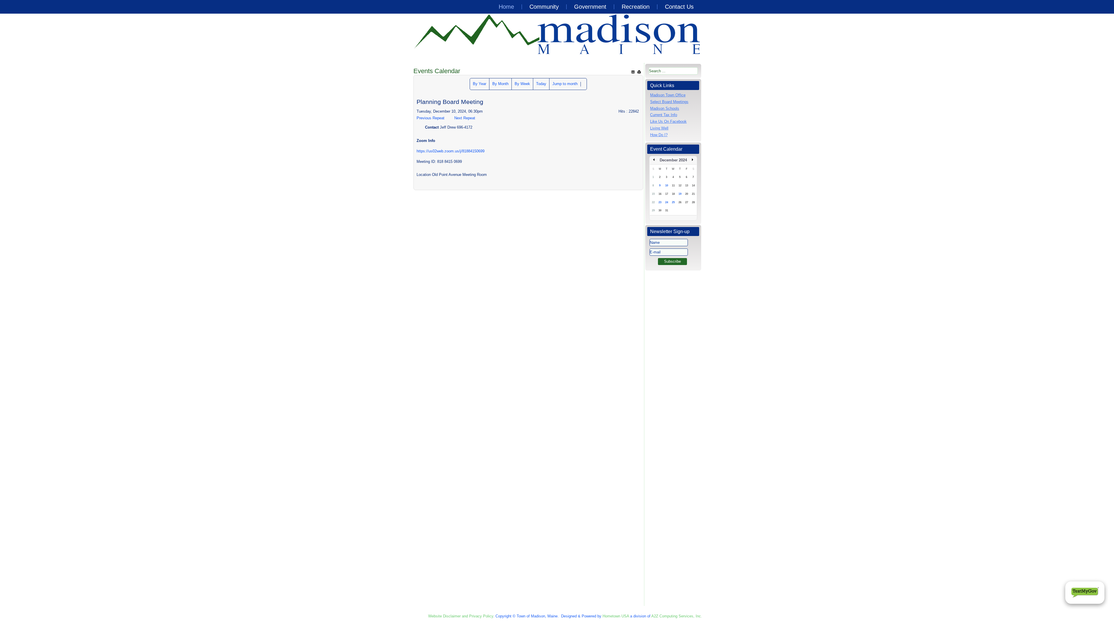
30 (660, 210)
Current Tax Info (663, 115)
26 (680, 202)
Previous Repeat (430, 118)
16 (660, 193)
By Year (479, 84)
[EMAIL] (633, 72)
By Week (522, 84)
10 (666, 185)
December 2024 (673, 160)
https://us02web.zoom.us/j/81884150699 (450, 151)
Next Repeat (464, 118)
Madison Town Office (668, 95)
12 (680, 185)
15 (653, 193)
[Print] (639, 72)
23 (660, 202)
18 (673, 193)
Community (544, 6)
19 (680, 193)
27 (686, 202)
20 (686, 193)
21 (693, 193)
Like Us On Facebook (668, 121)
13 (686, 185)
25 (673, 202)
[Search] (584, 84)
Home (506, 6)
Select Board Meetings (669, 102)
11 (673, 185)
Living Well (659, 128)
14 (693, 185)
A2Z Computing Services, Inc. (676, 616)
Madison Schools (664, 108)
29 (653, 210)
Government (590, 6)
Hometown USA (616, 616)
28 (693, 202)
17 (666, 193)
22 (653, 202)
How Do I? (659, 135)
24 (666, 202)
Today (541, 84)
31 (666, 210)
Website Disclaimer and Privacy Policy (460, 616)
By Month (500, 84)
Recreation (636, 6)
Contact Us (679, 6)
